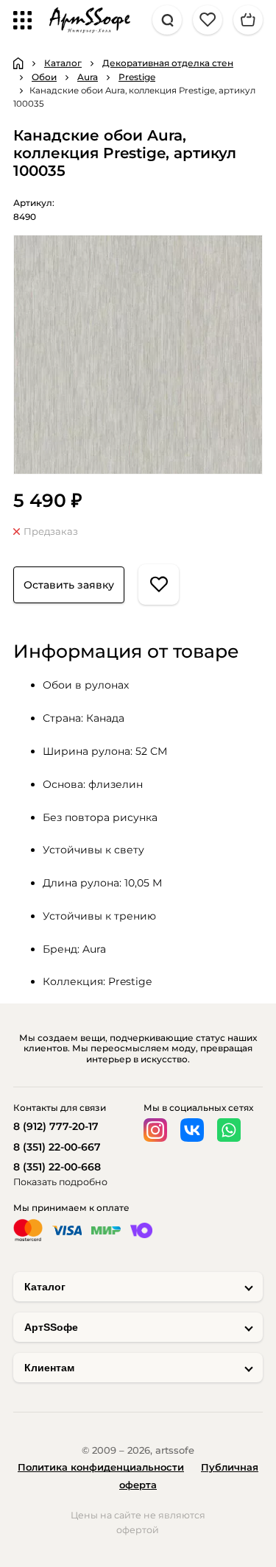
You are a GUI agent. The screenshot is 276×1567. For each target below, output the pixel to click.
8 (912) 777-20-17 (56, 1126)
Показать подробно (60, 1181)
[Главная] (18, 63)
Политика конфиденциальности (101, 1467)
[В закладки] (158, 584)
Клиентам (49, 1368)
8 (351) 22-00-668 (57, 1166)
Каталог (45, 1287)
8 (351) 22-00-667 (57, 1147)
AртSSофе (51, 1327)
